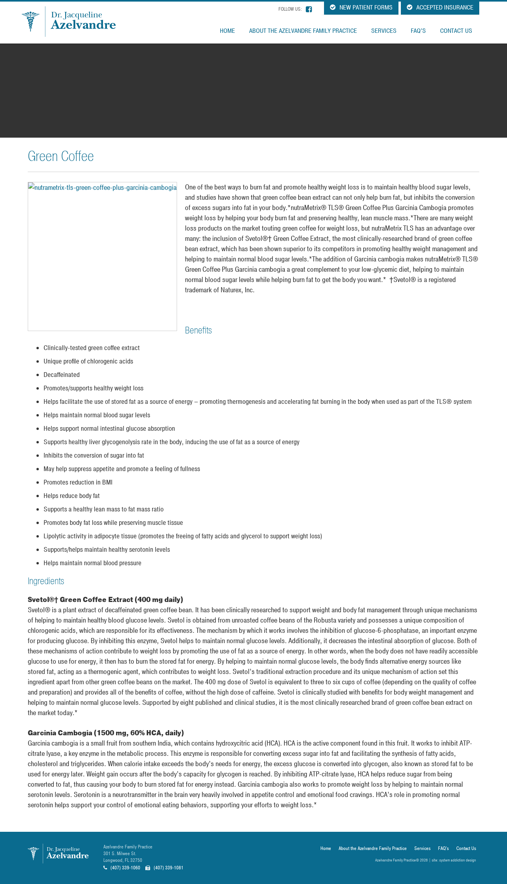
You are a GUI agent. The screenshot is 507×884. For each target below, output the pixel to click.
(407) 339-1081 (167, 868)
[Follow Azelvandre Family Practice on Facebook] (309, 9)
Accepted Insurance (444, 7)
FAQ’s (418, 31)
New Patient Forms (365, 7)
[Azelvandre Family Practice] (74, 21)
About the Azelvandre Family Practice (303, 31)
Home (227, 31)
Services (383, 31)
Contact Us (456, 31)
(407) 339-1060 (124, 868)
